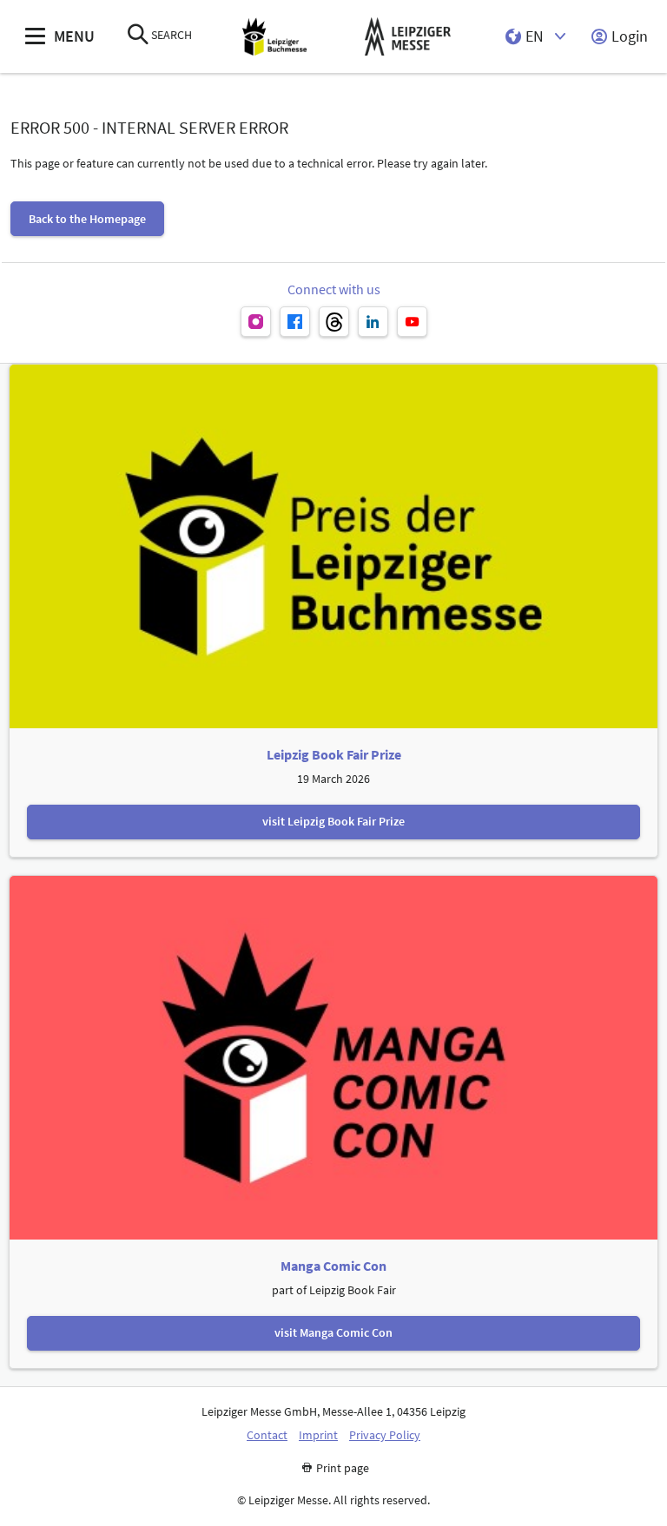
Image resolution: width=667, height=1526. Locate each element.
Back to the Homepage (87, 219)
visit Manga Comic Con (333, 1332)
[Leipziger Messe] (407, 36)
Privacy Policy (384, 1435)
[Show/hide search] (138, 36)
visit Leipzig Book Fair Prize (333, 821)
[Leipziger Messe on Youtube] (412, 321)
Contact (267, 1435)
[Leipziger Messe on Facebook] (295, 321)
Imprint (318, 1435)
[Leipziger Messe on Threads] (334, 321)
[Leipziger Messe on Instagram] (256, 321)
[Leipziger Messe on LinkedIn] (373, 321)
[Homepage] (274, 36)
